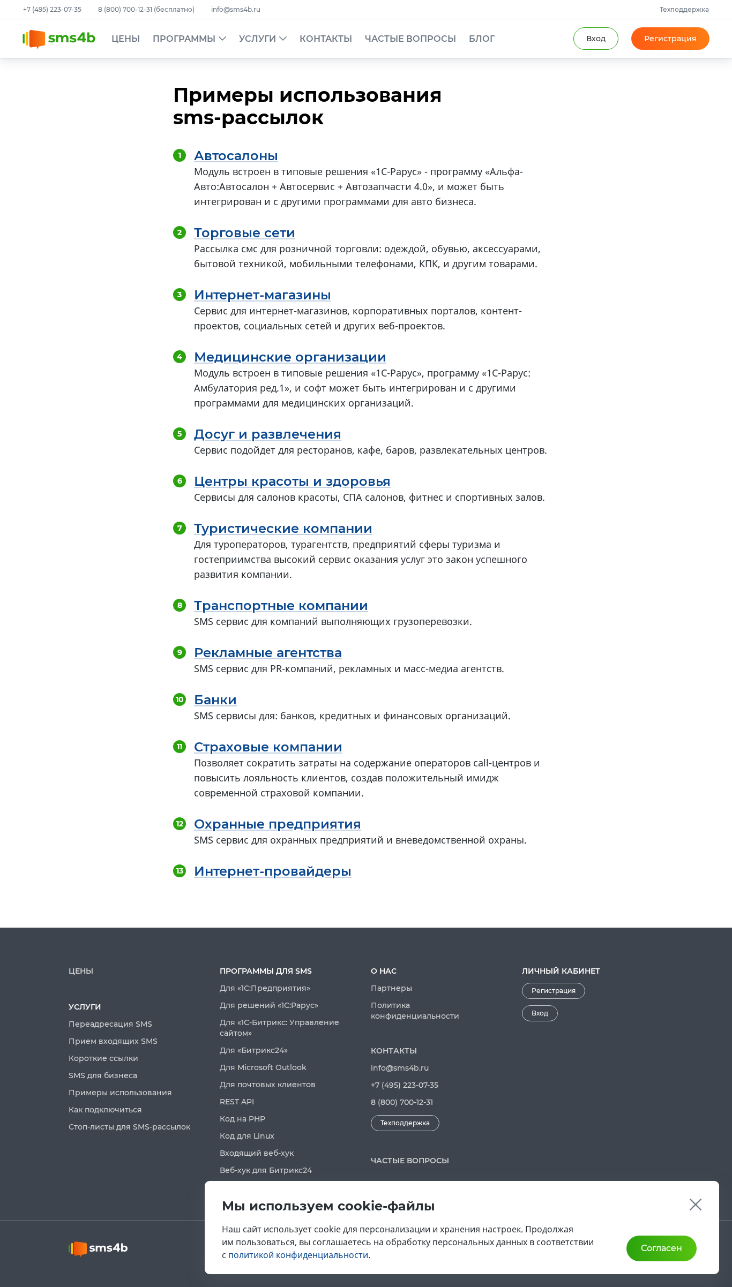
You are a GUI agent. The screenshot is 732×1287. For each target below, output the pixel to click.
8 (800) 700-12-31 (402, 1102)
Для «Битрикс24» (254, 1050)
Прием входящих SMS (113, 1041)
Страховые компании (268, 747)
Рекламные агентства (268, 652)
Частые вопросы (410, 39)
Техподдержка (684, 9)
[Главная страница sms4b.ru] (67, 40)
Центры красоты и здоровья (292, 481)
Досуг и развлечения (267, 434)
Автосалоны (236, 155)
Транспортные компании (281, 605)
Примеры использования (120, 1092)
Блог (482, 39)
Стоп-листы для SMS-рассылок (129, 1127)
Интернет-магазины (262, 295)
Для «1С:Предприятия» (265, 988)
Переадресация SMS (110, 1024)
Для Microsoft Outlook (263, 1067)
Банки (215, 700)
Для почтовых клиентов (268, 1084)
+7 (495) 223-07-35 (53, 9)
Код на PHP (242, 1119)
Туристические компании (283, 528)
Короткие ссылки (103, 1058)
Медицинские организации (290, 357)
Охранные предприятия (277, 824)
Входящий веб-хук (257, 1153)
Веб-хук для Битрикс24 (266, 1170)
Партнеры (391, 988)
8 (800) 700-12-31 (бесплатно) (147, 9)
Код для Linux (247, 1136)
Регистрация (670, 38)
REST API (237, 1102)
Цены (125, 39)
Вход (540, 1013)
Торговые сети (244, 232)
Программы (184, 39)
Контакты (326, 39)
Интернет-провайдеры (273, 871)
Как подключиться (105, 1110)
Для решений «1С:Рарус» (269, 1005)
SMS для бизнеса (103, 1075)
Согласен (661, 1248)
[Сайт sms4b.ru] (139, 1249)
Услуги (257, 39)
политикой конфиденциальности (298, 1255)
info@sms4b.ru (235, 9)
